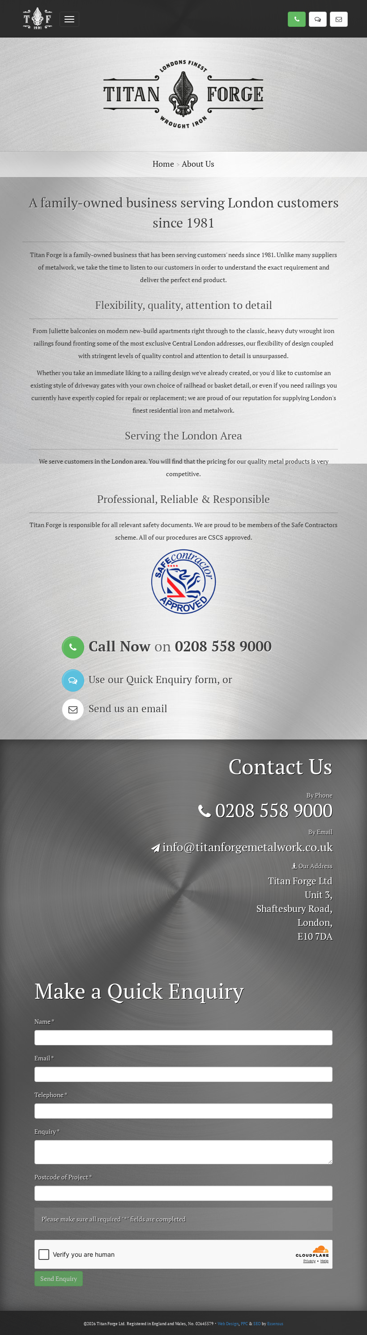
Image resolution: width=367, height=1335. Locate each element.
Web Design (228, 1324)
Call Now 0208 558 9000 (180, 646)
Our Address (315, 866)
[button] (297, 19)
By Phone (320, 795)
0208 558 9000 (272, 810)
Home (163, 164)
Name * (44, 1021)
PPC (244, 1324)
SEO (257, 1324)
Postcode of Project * (63, 1177)
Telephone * (51, 1094)
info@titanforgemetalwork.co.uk (247, 846)
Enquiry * (47, 1131)
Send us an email (128, 708)
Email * (44, 1058)
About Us (198, 164)
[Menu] (69, 19)
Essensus (275, 1324)
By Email (320, 832)
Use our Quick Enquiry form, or (160, 679)
